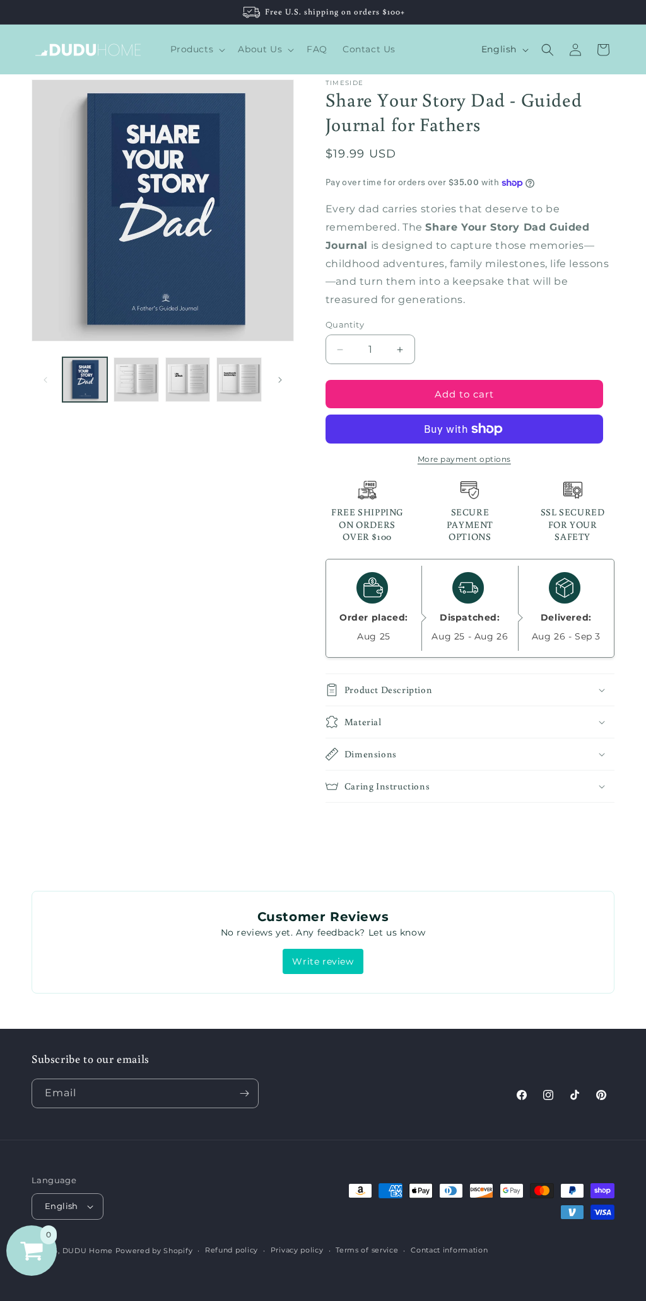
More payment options (464, 459)
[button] (197, 49)
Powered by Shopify (154, 1250)
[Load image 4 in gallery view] (238, 379)
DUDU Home (87, 1250)
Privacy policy (297, 1250)
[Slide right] (280, 380)
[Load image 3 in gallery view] (187, 379)
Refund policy (231, 1250)
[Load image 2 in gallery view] (136, 379)
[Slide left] (45, 380)
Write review (322, 961)
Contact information (449, 1250)
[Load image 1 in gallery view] (84, 379)
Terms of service (367, 1250)
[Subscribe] (244, 1093)
